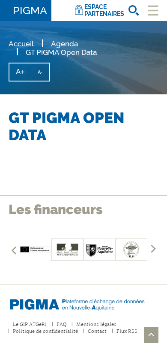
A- (43, 74)
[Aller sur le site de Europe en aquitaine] (36, 249)
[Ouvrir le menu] (153, 10)
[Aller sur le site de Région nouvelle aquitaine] (100, 249)
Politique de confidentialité (45, 332)
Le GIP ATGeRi (30, 325)
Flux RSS (126, 332)
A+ (23, 74)
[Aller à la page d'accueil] (83, 302)
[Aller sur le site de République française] (67, 249)
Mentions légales (96, 325)
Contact (97, 332)
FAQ (61, 325)
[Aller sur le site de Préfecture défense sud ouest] (132, 249)
